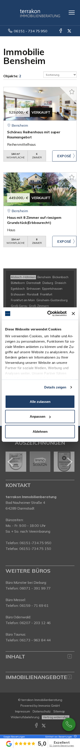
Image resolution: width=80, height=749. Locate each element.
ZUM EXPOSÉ (64, 155)
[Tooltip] (75, 737)
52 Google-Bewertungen (61, 745)
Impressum (22, 711)
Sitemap (59, 711)
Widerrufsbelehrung (25, 717)
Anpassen (37, 416)
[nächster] (69, 462)
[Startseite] (40, 12)
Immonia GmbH (49, 706)
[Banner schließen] (73, 313)
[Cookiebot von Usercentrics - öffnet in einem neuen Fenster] (49, 313)
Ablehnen (40, 431)
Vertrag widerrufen (55, 717)
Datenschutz (42, 711)
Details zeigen (55, 387)
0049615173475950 (69, 724)
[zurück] (11, 462)
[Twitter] (69, 31)
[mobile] (72, 12)
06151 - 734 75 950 (30, 31)
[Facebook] (61, 31)
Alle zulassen (40, 401)
